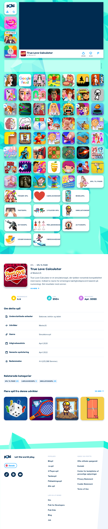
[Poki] (10, 6)
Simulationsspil (48, 381)
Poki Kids (52, 510)
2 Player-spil (53, 471)
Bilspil (50, 461)
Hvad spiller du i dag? (14, 11)
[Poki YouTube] (20, 474)
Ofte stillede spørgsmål (87, 461)
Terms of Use (83, 489)
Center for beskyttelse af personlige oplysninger (88, 472)
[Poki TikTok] (6, 474)
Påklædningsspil (55, 481)
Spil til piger (42, 265)
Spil (32, 265)
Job (49, 520)
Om (49, 500)
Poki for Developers (56, 505)
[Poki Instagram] (13, 474)
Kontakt (80, 466)
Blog (50, 515)
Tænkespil (52, 476)
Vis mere (33, 288)
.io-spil (51, 466)
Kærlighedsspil (29, 381)
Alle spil (51, 486)
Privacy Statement (85, 479)
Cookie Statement (85, 484)
